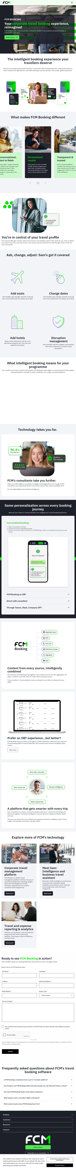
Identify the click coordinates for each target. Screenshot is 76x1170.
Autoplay (38, 183)
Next (46, 183)
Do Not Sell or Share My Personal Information (59, 1159)
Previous (30, 183)
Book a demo (10, 37)
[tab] (38, 523)
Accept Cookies (59, 1165)
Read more (10, 894)
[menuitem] (38, 1115)
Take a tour (13, 750)
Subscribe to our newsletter (36, 1153)
